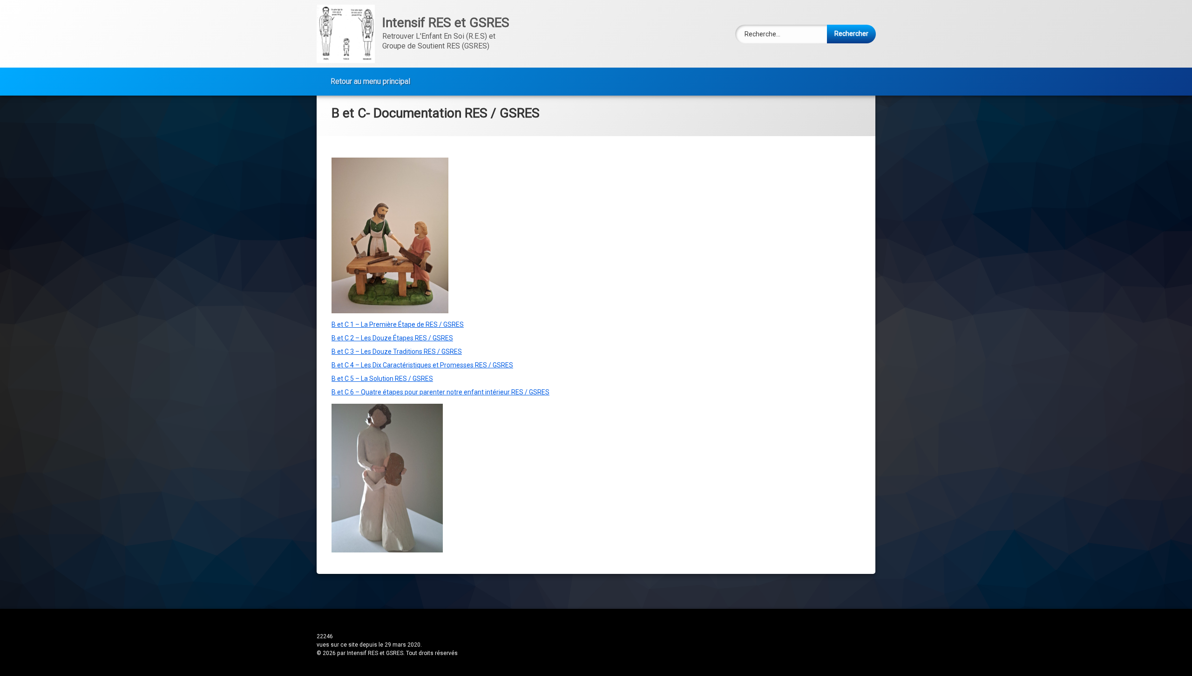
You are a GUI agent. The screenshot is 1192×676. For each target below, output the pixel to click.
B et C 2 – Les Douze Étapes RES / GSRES (392, 338)
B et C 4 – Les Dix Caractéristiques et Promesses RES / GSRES (422, 365)
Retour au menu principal (370, 81)
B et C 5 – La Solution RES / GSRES (382, 378)
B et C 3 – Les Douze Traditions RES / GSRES (397, 351)
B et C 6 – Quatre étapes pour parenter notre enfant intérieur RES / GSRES (440, 392)
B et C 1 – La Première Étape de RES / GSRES (398, 324)
